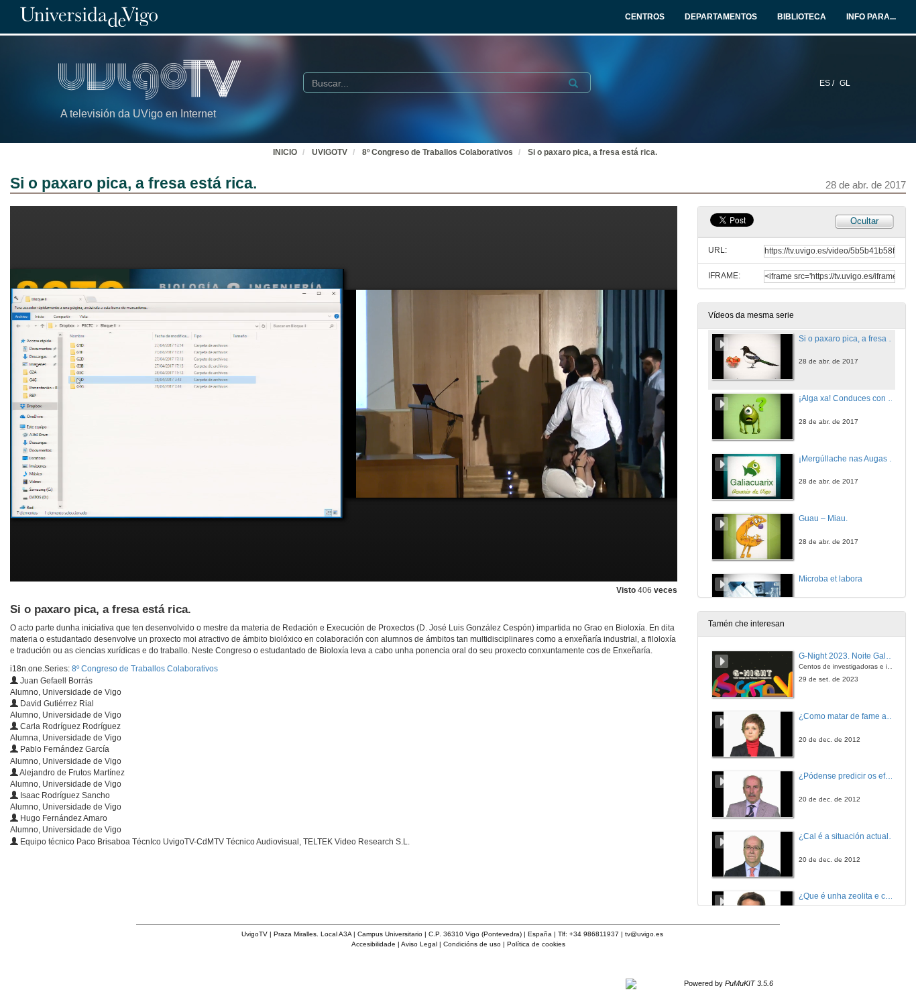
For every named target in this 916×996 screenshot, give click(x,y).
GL (845, 83)
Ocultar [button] (864, 221)
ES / (827, 83)
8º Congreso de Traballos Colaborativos (437, 152)
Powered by (728, 983)
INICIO (285, 152)
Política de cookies (536, 944)
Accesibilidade (373, 944)
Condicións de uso (472, 944)
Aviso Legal (419, 944)
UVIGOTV (329, 152)
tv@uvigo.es (644, 934)
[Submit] (573, 83)
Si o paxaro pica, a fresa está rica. (592, 152)
